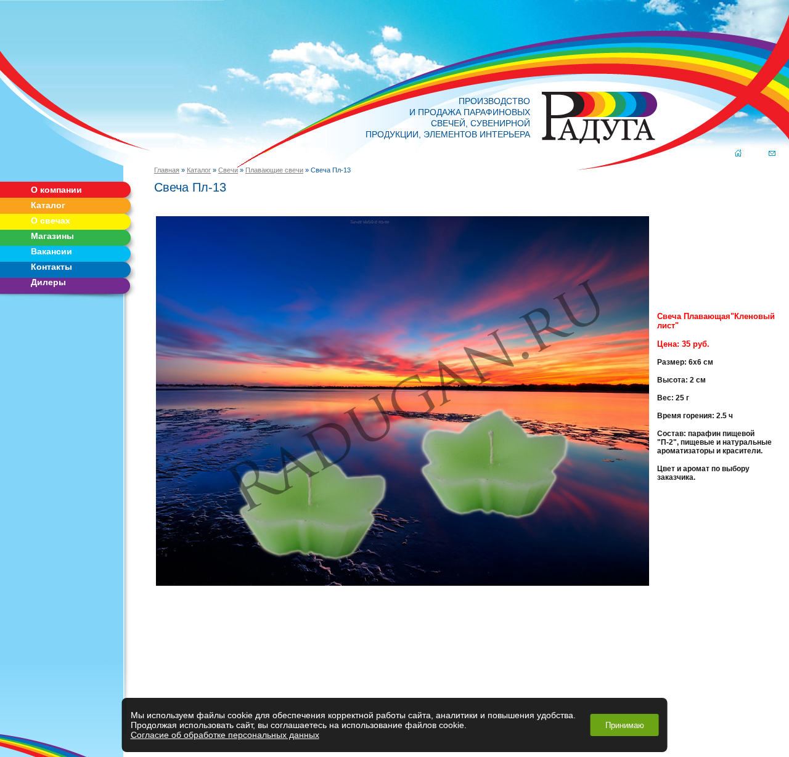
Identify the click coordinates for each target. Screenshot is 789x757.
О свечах (50, 220)
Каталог (48, 205)
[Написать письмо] (772, 154)
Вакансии (51, 251)
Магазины (52, 236)
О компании (56, 190)
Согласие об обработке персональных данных (225, 735)
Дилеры (48, 282)
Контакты (51, 267)
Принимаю (624, 725)
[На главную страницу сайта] (738, 154)
